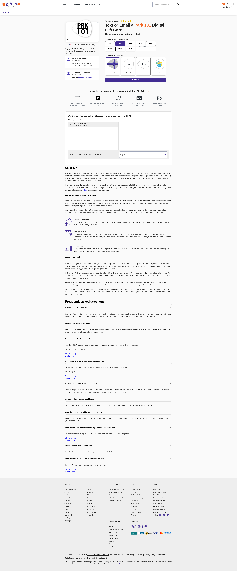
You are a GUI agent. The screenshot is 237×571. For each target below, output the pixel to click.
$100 (140, 43)
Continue (135, 80)
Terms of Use (162, 555)
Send (64, 5)
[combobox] (141, 154)
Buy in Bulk (104, 5)
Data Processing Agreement (76, 558)
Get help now (70, 356)
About (85, 190)
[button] (93, 124)
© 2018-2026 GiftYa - (73, 555)
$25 (120, 43)
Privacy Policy (150, 555)
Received (76, 5)
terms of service (119, 564)
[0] (233, 4)
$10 (110, 43)
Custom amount (141, 46)
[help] (148, 91)
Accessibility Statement (98, 558)
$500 (130, 49)
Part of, (112, 555)
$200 (110, 49)
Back (7, 12)
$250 (120, 49)
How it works (90, 5)
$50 (130, 43)
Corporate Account (85, 77)
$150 (150, 43)
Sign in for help (70, 354)
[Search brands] (178, 4)
